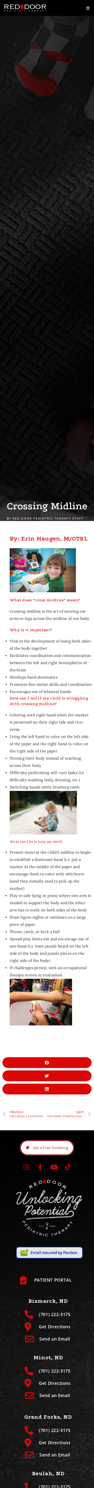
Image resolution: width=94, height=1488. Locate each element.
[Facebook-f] (40, 1166)
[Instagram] (26, 1166)
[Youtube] (53, 1166)
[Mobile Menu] (88, 8)
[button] (47, 1062)
